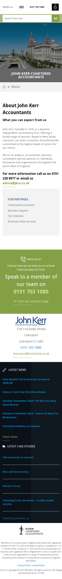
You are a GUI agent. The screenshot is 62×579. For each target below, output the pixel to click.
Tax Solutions (16, 216)
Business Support (18, 210)
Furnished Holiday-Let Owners (21, 426)
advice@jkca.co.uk (16, 183)
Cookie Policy (38, 565)
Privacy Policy (24, 565)
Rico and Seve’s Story (16, 471)
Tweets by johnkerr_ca (16, 518)
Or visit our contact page (31, 301)
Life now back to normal (18, 457)
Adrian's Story (11, 486)
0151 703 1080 (37, 7)
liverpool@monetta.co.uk (31, 353)
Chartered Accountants (21, 205)
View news (10, 436)
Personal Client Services (22, 221)
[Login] (55, 7)
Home (4, 86)
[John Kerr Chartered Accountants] (8, 6)
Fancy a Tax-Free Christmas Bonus (24, 392)
